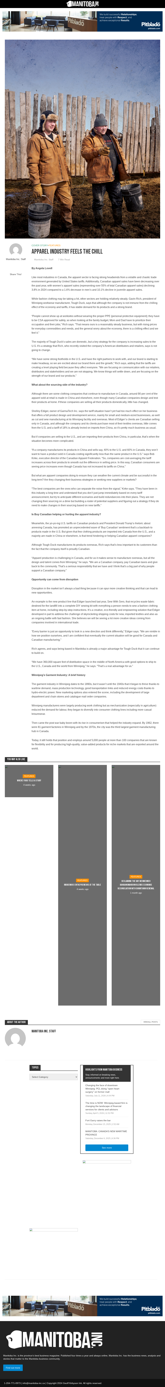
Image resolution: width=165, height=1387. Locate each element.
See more (107, 1147)
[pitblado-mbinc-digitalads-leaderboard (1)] (82, 21)
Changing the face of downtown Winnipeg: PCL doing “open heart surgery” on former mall (102, 1088)
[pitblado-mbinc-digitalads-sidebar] (53, 1248)
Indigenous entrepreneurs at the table (82, 884)
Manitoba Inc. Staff (16, 259)
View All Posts (150, 1022)
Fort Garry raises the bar (98, 1120)
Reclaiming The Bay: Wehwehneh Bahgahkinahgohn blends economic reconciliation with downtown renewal (136, 885)
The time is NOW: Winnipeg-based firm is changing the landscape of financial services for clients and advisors (106, 1106)
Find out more (13, 1367)
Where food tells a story (29, 780)
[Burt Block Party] (107, 1191)
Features (54, 245)
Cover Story (40, 245)
